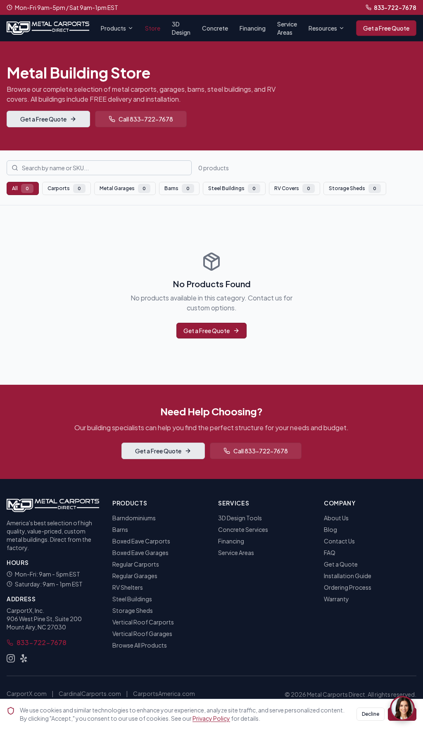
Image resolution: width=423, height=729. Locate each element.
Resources (323, 28)
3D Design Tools (240, 518)
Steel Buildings (232, 188)
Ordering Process (347, 587)
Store (152, 28)
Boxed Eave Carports (141, 541)
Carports (64, 188)
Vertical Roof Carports (143, 622)
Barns (177, 188)
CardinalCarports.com (90, 693)
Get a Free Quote (386, 28)
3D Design (181, 28)
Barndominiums (134, 518)
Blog (330, 529)
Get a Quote (341, 564)
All (20, 188)
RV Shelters (127, 587)
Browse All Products (139, 645)
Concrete (215, 28)
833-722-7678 (395, 7)
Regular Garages (134, 575)
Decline (370, 714)
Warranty (336, 599)
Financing (253, 28)
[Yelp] (24, 658)
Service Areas (287, 28)
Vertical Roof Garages (142, 633)
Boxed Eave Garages (140, 552)
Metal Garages (123, 188)
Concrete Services (243, 529)
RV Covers (292, 188)
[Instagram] (11, 658)
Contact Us (339, 541)
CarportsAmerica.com (164, 693)
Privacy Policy (211, 718)
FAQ (329, 552)
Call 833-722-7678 (146, 119)
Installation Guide (347, 575)
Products (113, 28)
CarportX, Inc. (25, 610)
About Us (336, 518)
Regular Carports (135, 564)
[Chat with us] (402, 708)
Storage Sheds (352, 188)
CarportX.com (27, 693)
